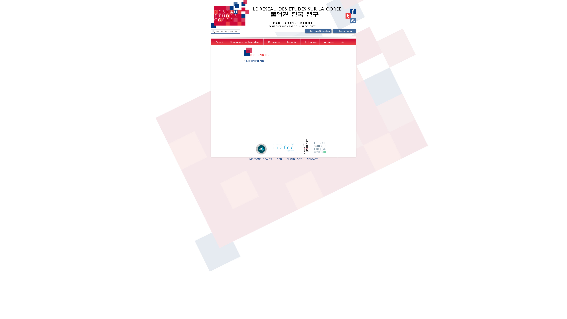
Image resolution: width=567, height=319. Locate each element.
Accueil (219, 42)
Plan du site (294, 159)
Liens (343, 42)
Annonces (329, 42)
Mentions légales (260, 159)
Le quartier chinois (255, 61)
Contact (312, 159)
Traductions (292, 42)
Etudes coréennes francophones (245, 42)
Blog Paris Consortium (319, 31)
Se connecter (345, 31)
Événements (311, 42)
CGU (279, 159)
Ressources (274, 42)
